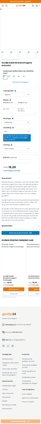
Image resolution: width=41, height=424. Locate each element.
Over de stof (6, 178)
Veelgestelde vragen (9, 386)
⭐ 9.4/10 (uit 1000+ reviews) (20, 1)
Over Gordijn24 (27, 394)
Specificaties (7, 226)
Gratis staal (14, 294)
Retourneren (6, 397)
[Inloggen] (33, 6)
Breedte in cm (8, 102)
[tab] (5, 55)
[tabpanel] (20, 28)
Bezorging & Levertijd (9, 405)
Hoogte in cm (22, 102)
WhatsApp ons (10, 325)
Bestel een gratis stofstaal (18, 233)
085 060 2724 (17, 332)
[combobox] (17, 95)
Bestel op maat (14, 289)
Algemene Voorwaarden (30, 398)
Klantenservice (7, 409)
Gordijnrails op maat (28, 377)
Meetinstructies (7, 359)
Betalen (4, 401)
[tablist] (20, 55)
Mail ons (8, 340)
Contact (5, 389)
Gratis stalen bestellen (9, 369)
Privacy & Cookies (28, 402)
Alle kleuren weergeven (20, 82)
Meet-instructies (7, 393)
